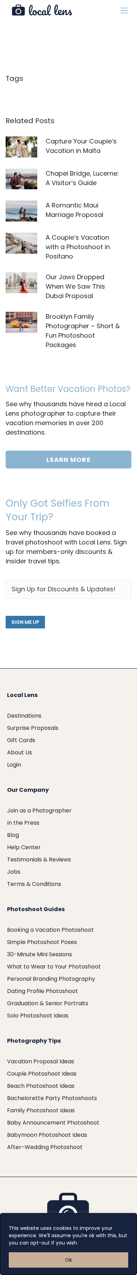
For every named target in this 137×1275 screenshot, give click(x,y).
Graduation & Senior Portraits (47, 1003)
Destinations (24, 716)
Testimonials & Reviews (39, 859)
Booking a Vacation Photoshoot (50, 930)
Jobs (13, 872)
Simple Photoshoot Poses (42, 942)
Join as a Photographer (39, 810)
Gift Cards (21, 740)
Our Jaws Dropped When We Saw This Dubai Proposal (75, 286)
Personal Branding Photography (51, 979)
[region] (68, 1244)
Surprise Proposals (32, 728)
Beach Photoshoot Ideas (40, 1086)
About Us (19, 752)
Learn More (68, 459)
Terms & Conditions (34, 884)
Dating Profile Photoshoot (42, 991)
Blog (13, 835)
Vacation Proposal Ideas (40, 1061)
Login (14, 765)
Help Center (24, 847)
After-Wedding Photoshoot (45, 1147)
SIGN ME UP (25, 622)
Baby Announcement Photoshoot (53, 1123)
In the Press (23, 823)
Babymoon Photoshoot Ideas (47, 1135)
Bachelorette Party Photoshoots (52, 1098)
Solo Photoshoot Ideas (37, 1016)
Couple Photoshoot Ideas (42, 1074)
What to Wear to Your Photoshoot (54, 967)
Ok (68, 1259)
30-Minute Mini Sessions (39, 954)
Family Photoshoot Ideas (41, 1110)
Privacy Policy (96, 1242)
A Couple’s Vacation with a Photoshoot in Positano (78, 247)
